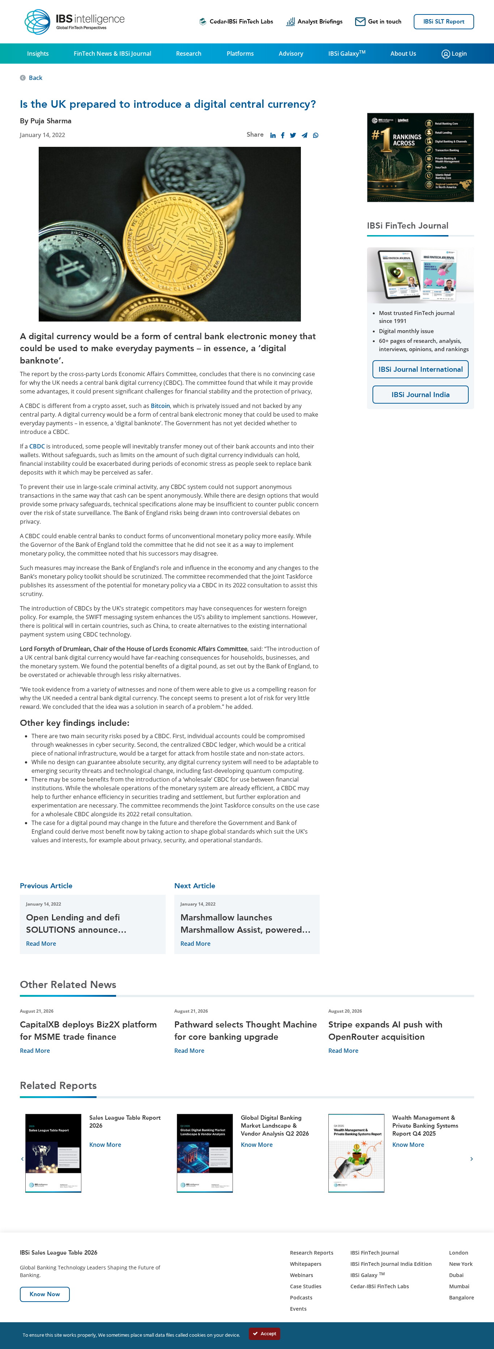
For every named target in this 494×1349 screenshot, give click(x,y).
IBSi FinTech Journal (374, 1252)
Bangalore (461, 1297)
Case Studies (305, 1286)
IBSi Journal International (421, 369)
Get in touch (384, 21)
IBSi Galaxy (347, 53)
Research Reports (311, 1252)
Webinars (301, 1275)
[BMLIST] (431, 157)
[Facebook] (283, 135)
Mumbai (459, 1286)
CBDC (37, 446)
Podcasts (301, 1297)
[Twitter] (293, 135)
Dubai (456, 1275)
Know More (105, 1145)
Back (35, 78)
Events (298, 1308)
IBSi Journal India (421, 394)
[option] (95, 1159)
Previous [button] (22, 1159)
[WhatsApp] (316, 135)
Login (458, 54)
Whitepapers (305, 1263)
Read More (41, 944)
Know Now (45, 1294)
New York (461, 1263)
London (458, 1252)
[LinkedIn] (273, 135)
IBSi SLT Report (443, 21)
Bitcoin (160, 406)
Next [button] (471, 1159)
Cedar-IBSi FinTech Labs (241, 21)
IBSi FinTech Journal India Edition (391, 1263)
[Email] (304, 135)
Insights (38, 54)
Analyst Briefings (320, 21)
